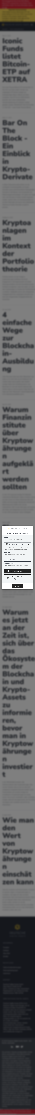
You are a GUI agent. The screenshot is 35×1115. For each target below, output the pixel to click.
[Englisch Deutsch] (17, 560)
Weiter (17, 586)
